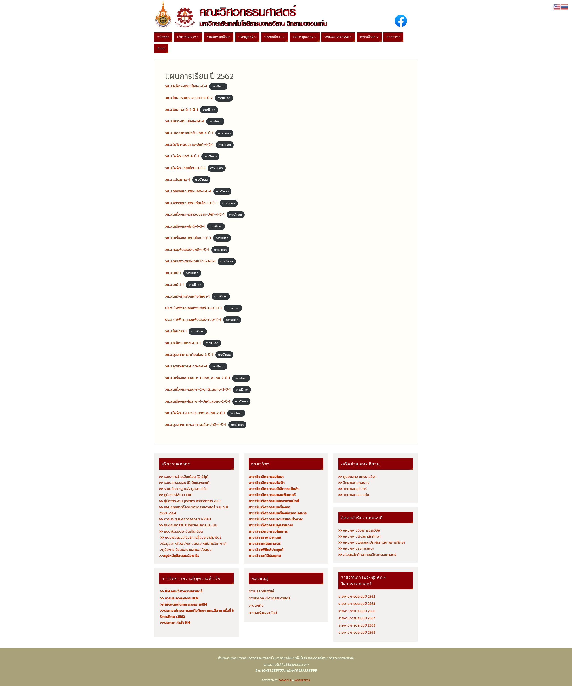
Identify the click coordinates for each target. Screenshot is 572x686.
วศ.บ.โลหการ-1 (176, 331)
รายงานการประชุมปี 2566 (356, 611)
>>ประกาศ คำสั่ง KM (175, 622)
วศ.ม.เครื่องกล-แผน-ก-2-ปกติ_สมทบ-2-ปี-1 (198, 389)
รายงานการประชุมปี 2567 (356, 618)
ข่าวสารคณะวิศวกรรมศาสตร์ (269, 598)
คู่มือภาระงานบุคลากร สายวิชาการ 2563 (190, 501)
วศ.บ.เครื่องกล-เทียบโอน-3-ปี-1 (188, 238)
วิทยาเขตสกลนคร (353, 482)
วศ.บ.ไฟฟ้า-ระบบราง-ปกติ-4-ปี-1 (189, 144)
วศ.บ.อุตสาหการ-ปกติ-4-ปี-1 (186, 366)
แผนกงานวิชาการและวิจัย (359, 530)
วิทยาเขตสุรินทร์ (352, 488)
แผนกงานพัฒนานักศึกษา (359, 536)
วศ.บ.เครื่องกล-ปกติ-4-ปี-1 (185, 226)
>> (179, 555)
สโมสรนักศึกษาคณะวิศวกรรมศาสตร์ (367, 554)
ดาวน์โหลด (218, 86)
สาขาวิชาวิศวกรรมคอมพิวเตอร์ (272, 494)
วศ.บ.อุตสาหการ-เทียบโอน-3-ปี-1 (189, 354)
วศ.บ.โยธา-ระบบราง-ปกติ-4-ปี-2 (189, 97)
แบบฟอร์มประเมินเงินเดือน (181, 531)
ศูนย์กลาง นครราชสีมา (357, 476)
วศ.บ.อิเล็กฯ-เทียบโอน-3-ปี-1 (186, 86)
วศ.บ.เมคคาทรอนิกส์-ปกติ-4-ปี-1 (189, 132)
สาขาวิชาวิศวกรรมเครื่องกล (269, 507)
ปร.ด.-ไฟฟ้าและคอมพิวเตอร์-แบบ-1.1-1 (193, 319)
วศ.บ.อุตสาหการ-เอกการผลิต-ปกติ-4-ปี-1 (195, 424)
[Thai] (565, 6)
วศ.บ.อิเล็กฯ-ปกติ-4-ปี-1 (183, 343)
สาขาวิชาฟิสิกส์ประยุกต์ (266, 549)
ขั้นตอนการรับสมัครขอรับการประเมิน (188, 525)
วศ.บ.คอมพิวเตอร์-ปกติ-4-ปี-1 (187, 249)
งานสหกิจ (256, 605)
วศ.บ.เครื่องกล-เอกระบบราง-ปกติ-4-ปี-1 (194, 214)
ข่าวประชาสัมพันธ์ (261, 591)
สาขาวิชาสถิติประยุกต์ (265, 555)
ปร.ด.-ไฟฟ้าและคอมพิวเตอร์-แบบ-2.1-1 (193, 307)
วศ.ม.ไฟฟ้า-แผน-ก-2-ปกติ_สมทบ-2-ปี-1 (195, 413)
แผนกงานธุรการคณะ (356, 548)
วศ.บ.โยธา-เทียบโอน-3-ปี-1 (184, 121)
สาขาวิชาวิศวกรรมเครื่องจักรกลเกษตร (278, 513)
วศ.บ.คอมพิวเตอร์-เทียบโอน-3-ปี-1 (190, 261)
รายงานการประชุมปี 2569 (356, 632)
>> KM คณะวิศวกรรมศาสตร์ (181, 591)
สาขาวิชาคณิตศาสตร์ (265, 543)
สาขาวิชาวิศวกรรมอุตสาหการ (271, 525)
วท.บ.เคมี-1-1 (174, 284)
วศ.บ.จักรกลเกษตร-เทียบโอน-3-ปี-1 (191, 202)
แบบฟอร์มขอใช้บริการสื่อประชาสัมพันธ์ (190, 537)
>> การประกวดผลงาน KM (179, 598)
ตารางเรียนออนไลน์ (263, 612)
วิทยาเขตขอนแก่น (353, 494)
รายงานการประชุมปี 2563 (356, 603)
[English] (557, 6)
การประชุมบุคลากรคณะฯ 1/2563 (185, 519)
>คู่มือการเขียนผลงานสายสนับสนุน (186, 549)
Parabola (285, 680)
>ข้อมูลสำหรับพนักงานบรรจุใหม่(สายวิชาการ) (193, 543)
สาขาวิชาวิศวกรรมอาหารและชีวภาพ (276, 519)
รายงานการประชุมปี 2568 (356, 625)
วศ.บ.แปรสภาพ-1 (177, 179)
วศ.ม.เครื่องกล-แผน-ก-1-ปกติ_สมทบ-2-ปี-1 (197, 377)
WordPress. (302, 680)
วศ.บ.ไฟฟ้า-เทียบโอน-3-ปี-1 (185, 168)
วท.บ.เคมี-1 (173, 272)
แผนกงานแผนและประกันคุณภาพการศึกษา (371, 542)
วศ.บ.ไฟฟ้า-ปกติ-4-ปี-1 (182, 156)
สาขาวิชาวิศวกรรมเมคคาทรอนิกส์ (274, 501)
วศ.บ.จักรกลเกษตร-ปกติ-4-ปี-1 (188, 191)
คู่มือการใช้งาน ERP (175, 494)
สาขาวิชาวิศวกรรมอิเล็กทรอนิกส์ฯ (274, 488)
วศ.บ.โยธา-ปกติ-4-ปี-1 (181, 109)
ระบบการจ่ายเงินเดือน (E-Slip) (183, 476)
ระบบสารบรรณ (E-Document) (186, 482)
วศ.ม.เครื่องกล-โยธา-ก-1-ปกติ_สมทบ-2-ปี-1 (197, 401)
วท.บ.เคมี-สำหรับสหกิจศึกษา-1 (187, 296)
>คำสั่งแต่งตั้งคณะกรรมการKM (183, 604)
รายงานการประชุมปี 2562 (356, 596)
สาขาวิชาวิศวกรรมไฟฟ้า (267, 482)
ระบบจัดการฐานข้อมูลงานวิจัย (183, 488)
